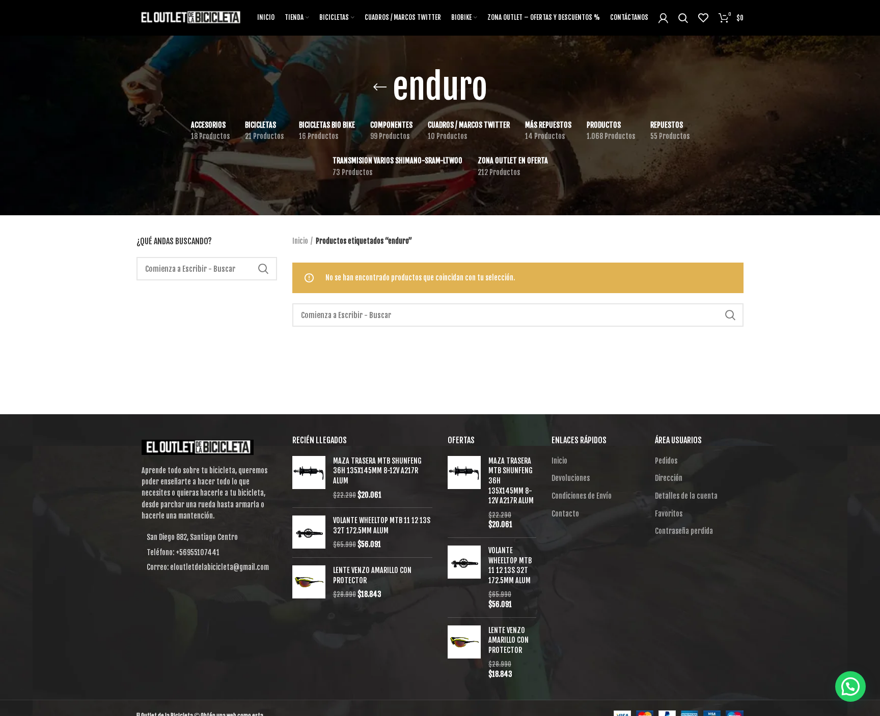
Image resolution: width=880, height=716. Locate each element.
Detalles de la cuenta (686, 496)
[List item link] (207, 552)
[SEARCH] (263, 268)
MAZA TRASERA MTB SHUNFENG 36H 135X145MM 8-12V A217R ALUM (377, 470)
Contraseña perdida (684, 531)
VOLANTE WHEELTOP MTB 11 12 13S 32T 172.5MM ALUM (381, 525)
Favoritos (668, 513)
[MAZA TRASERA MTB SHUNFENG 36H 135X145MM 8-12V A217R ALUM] (308, 478)
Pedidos (666, 460)
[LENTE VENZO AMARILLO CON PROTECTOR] (308, 582)
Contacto (565, 513)
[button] (850, 686)
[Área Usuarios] (663, 18)
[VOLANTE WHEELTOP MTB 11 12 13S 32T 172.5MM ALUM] (308, 532)
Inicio (300, 241)
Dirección (668, 478)
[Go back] (380, 87)
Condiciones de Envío (582, 496)
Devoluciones (571, 478)
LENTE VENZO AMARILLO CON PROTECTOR (372, 575)
